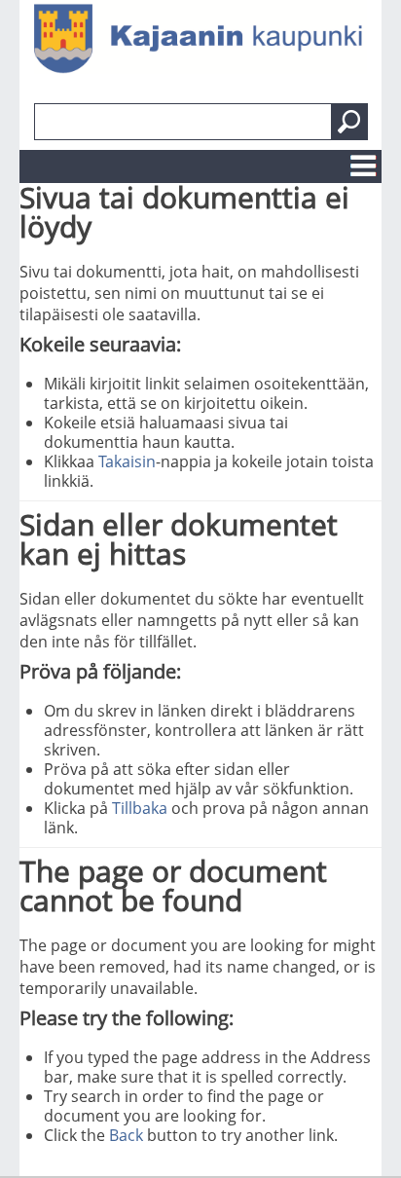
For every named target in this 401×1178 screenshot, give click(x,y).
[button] (349, 121)
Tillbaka (139, 808)
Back (126, 1135)
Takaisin (127, 461)
